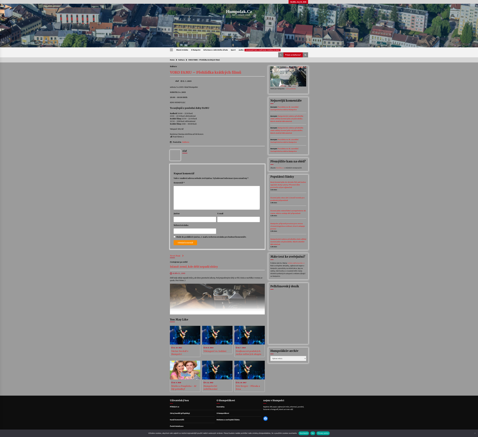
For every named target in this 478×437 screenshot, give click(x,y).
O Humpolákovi (223, 413)
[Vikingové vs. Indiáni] (217, 335)
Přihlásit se (174, 407)
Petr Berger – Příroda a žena (248, 387)
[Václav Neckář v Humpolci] (185, 335)
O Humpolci (195, 50)
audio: (259, 50)
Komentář (179, 183)
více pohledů (291, 88)
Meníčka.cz (280, 168)
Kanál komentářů (177, 420)
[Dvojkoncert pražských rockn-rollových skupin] (249, 335)
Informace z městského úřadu (215, 50)
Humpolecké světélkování (210, 387)
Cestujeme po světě (179, 262)
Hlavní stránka (182, 50)
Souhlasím (304, 433)
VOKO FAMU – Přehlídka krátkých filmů (205, 72)
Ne (313, 433)
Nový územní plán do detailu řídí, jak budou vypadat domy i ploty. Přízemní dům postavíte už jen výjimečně (288, 184)
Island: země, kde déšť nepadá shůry (194, 266)
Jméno (177, 213)
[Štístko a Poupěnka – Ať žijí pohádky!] (185, 370)
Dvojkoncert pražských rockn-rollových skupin (248, 352)
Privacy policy (323, 433)
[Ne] (475, 433)
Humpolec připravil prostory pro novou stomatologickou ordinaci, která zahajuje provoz (287, 226)
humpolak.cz (239, 11)
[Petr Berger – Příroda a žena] (249, 370)
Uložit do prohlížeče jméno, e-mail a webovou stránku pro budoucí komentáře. (211, 237)
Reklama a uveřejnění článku (228, 420)
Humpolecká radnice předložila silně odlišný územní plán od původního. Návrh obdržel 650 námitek (286, 118)
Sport (233, 50)
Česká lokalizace (176, 426)
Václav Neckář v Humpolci (179, 352)
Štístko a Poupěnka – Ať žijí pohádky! (183, 387)
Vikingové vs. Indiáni (215, 351)
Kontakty (220, 407)
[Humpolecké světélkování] (217, 370)
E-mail (220, 213)
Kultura (173, 66)
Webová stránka (181, 225)
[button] (280, 54)
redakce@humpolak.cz (296, 263)
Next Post (175, 256)
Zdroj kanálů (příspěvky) (180, 413)
